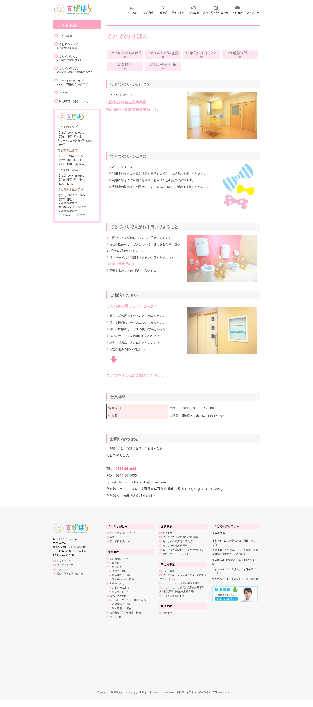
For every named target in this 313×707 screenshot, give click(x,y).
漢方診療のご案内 (121, 608)
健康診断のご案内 (121, 575)
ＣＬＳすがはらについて (123, 533)
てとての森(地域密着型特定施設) (180, 537)
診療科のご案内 (118, 596)
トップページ (64, 561)
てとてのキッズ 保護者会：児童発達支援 (235, 579)
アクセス (238, 12)
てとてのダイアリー (67, 565)
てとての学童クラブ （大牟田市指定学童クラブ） (72, 82)
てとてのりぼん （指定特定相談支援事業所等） (74, 70)
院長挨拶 (114, 562)
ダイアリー (253, 12)
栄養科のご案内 (120, 587)
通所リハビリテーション (176, 553)
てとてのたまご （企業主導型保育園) (67, 58)
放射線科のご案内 (121, 604)
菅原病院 (148, 12)
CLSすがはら (131, 12)
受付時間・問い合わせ (215, 12)
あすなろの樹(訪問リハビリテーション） (185, 549)
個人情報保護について (122, 541)
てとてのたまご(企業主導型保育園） (182, 583)
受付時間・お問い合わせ (74, 101)
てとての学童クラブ (173, 595)
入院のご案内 (117, 583)
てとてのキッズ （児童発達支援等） (67, 46)
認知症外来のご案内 (123, 579)
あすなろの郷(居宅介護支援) (178, 541)
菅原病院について (119, 558)
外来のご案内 (117, 566)
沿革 (112, 537)
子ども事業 (178, 12)
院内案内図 (116, 616)
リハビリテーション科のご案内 (129, 600)
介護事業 (163, 12)
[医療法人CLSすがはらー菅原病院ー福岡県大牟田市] (65, 9)
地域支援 (194, 12)
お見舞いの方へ (120, 591)
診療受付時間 (119, 571)
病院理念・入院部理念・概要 (125, 612)
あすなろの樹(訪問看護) (175, 545)
